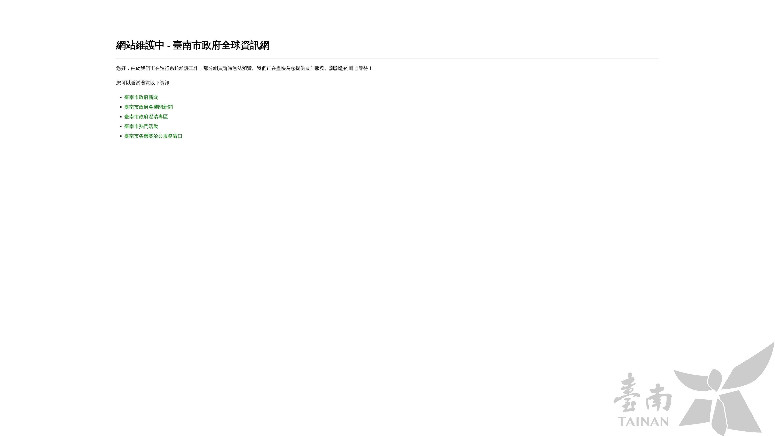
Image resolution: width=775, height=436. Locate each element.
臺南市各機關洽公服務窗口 (153, 136)
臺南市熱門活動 (141, 126)
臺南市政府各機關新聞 (148, 107)
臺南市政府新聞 (141, 97)
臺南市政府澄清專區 (146, 116)
